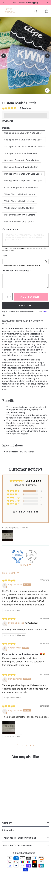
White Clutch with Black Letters (19, 194)
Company (7, 822)
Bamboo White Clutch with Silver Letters (24, 180)
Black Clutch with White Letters (19, 214)
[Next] (47, 56)
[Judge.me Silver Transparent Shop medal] (31, 555)
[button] (9, 108)
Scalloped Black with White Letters (21, 167)
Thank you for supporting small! (19, 837)
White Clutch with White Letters (19, 201)
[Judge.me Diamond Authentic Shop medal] (17, 555)
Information (8, 830)
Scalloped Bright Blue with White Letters (24, 139)
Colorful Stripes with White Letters (21, 187)
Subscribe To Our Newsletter (17, 845)
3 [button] (26, 745)
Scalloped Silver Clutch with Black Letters (24, 146)
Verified (24, 565)
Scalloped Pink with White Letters (20, 153)
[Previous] (3, 56)
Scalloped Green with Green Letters (21, 160)
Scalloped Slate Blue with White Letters (23, 133)
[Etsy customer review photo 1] (8, 727)
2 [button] (22, 745)
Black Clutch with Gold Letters (19, 221)
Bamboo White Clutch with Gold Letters (23, 174)
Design (6, 127)
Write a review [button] (25, 511)
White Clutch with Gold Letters (19, 208)
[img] (8, 580)
